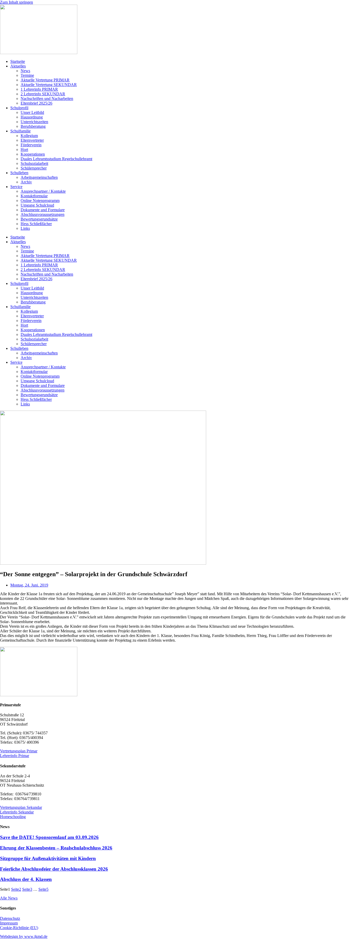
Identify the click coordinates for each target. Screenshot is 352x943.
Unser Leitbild (32, 112)
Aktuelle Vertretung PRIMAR (45, 80)
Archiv (26, 182)
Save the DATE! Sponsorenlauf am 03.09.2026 (49, 837)
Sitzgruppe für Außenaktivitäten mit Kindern (48, 858)
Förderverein (31, 145)
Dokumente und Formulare (43, 210)
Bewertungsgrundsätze (39, 219)
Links (25, 228)
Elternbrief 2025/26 (36, 103)
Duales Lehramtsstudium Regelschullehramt (56, 159)
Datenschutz (10, 918)
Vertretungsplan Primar (18, 751)
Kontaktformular (34, 196)
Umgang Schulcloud (37, 205)
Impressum (9, 923)
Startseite (17, 61)
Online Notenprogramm (40, 200)
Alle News (9, 898)
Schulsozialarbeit (34, 163)
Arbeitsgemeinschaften (39, 177)
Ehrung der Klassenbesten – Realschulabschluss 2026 (56, 848)
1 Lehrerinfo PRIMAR (39, 89)
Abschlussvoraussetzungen (42, 214)
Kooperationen (33, 154)
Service (16, 186)
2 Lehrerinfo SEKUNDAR (43, 94)
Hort (24, 149)
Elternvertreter (32, 140)
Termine (27, 75)
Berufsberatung (33, 126)
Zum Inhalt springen (16, 2)
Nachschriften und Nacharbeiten (47, 98)
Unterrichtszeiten (34, 122)
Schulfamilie (20, 131)
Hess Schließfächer (36, 224)
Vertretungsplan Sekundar (21, 807)
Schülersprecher (34, 168)
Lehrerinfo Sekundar (17, 812)
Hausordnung (32, 117)
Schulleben (19, 173)
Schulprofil (19, 108)
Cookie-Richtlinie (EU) (19, 927)
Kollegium (29, 135)
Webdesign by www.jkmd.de (23, 936)
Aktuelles (18, 66)
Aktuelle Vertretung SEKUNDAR (49, 84)
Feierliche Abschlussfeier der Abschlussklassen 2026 (54, 869)
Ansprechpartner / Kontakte (43, 191)
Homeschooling (13, 816)
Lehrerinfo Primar (14, 755)
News (25, 71)
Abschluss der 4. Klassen (26, 879)
